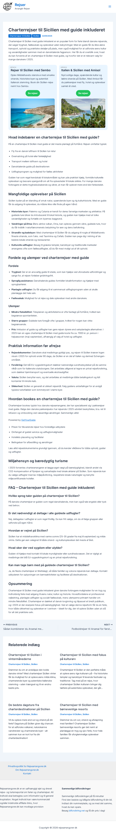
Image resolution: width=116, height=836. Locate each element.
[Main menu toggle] (110, 6)
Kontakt (27, 773)
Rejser (20, 5)
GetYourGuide (28, 420)
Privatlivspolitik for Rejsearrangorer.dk (27, 766)
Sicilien (36, 36)
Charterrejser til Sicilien (20, 36)
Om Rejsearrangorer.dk (27, 770)
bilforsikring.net (77, 810)
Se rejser (33, 93)
